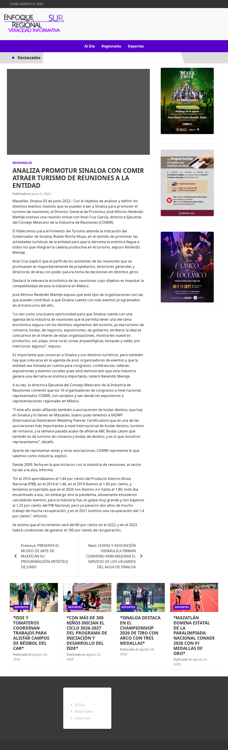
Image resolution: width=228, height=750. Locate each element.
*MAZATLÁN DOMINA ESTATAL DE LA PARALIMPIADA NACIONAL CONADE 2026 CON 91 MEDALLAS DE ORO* (194, 635)
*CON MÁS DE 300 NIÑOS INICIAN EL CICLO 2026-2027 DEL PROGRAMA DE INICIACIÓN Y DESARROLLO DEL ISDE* (87, 633)
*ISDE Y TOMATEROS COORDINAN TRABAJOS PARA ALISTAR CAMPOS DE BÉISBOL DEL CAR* (31, 633)
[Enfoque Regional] (33, 24)
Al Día (89, 46)
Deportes (136, 46)
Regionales (111, 46)
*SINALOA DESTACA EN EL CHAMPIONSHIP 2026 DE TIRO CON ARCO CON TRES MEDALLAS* (140, 630)
